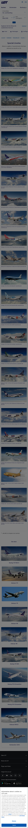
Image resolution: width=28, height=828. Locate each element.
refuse (9, 814)
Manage (14, 821)
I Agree (14, 825)
